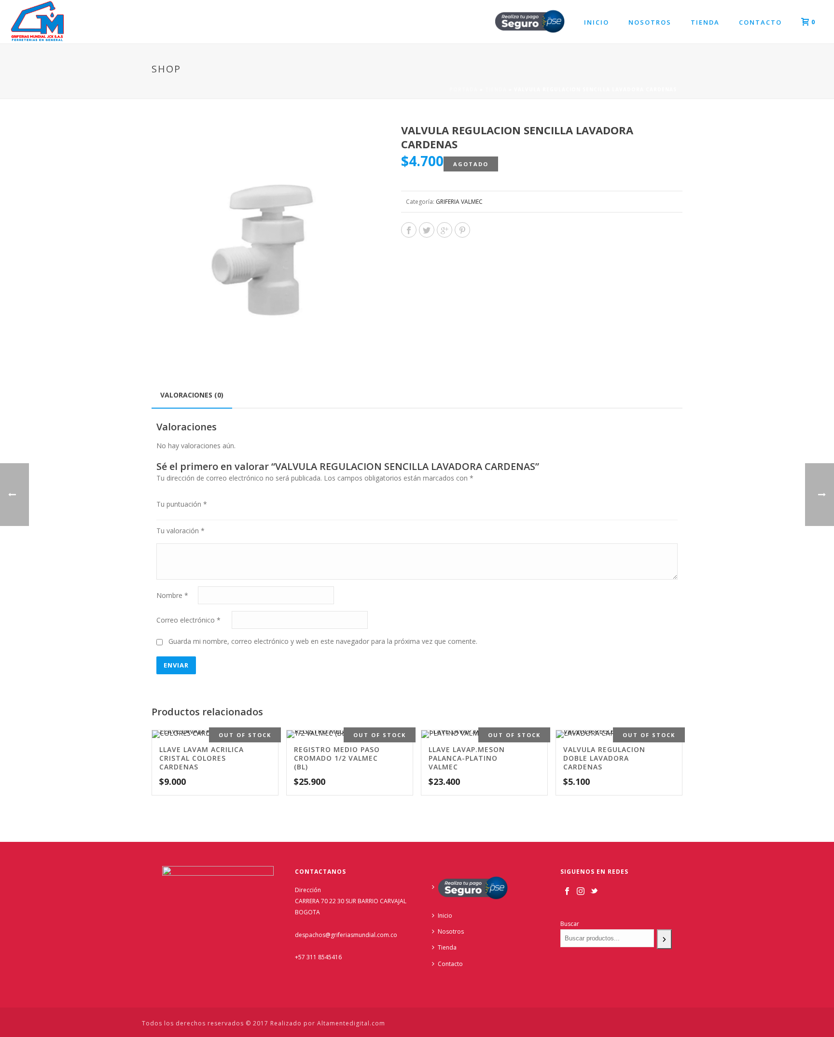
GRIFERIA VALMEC (459, 202)
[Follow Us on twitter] (594, 891)
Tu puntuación (181, 504)
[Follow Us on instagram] (580, 891)
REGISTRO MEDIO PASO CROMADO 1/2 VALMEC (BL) (337, 758)
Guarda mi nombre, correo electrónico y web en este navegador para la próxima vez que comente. (322, 641)
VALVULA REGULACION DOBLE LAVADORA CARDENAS (604, 758)
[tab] (192, 395)
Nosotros (649, 22)
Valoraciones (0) (191, 394)
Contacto (760, 22)
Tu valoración (180, 530)
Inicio (596, 22)
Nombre (172, 595)
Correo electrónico (188, 620)
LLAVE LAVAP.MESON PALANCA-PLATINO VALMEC (467, 758)
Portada (463, 89)
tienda (496, 89)
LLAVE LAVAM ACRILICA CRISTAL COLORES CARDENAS (201, 758)
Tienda (705, 22)
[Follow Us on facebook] (567, 891)
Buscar (569, 924)
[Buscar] (664, 939)
